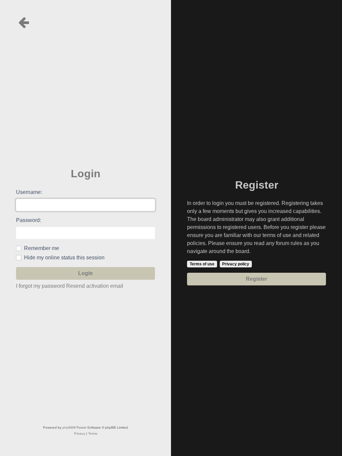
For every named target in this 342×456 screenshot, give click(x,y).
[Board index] (85, 22)
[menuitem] (79, 434)
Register (256, 279)
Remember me (41, 248)
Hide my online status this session (64, 257)
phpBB (67, 427)
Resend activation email (94, 286)
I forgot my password (40, 286)
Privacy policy (235, 264)
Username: (29, 192)
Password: (28, 220)
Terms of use (202, 264)
